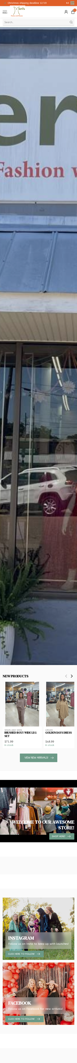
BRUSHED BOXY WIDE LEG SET (20, 734)
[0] (72, 11)
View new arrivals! (36, 757)
